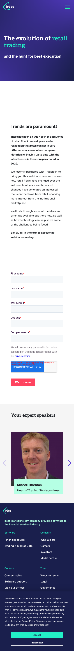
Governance (47, 587)
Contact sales (13, 575)
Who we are (47, 539)
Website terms (49, 575)
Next (69, 462)
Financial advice (14, 539)
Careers (45, 545)
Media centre (48, 558)
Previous (4, 462)
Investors (46, 552)
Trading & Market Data (18, 545)
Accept (37, 635)
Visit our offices (14, 587)
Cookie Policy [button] (28, 621)
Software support (15, 581)
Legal (43, 581)
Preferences (37, 642)
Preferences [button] (42, 625)
